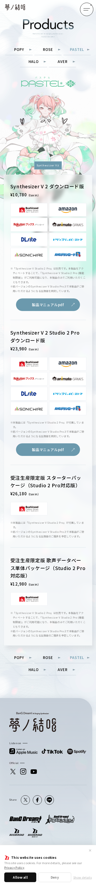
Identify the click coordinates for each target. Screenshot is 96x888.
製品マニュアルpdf (48, 304)
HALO (34, 62)
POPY (19, 50)
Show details (82, 877)
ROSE (48, 50)
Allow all (20, 877)
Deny (55, 877)
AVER (62, 62)
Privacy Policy (14, 867)
